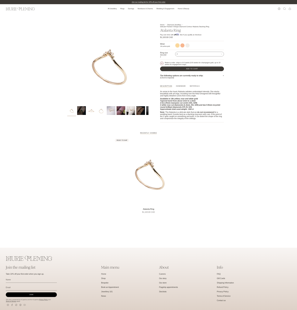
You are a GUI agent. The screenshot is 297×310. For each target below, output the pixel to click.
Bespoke (104, 283)
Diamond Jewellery (174, 25)
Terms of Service (11, 301)
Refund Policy (222, 287)
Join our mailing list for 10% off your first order (148, 2)
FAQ (219, 274)
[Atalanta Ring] (148, 172)
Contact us (221, 300)
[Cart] (289, 9)
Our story (162, 278)
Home (162, 25)
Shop (103, 278)
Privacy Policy (43, 299)
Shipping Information (225, 283)
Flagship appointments (168, 287)
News (103, 296)
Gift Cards (221, 278)
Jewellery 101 (107, 292)
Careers (162, 274)
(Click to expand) (181, 77)
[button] (112, 9)
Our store (163, 283)
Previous (67, 64)
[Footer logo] (29, 258)
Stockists (162, 292)
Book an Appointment (110, 287)
